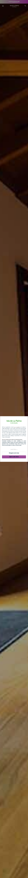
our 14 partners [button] (17, 427)
